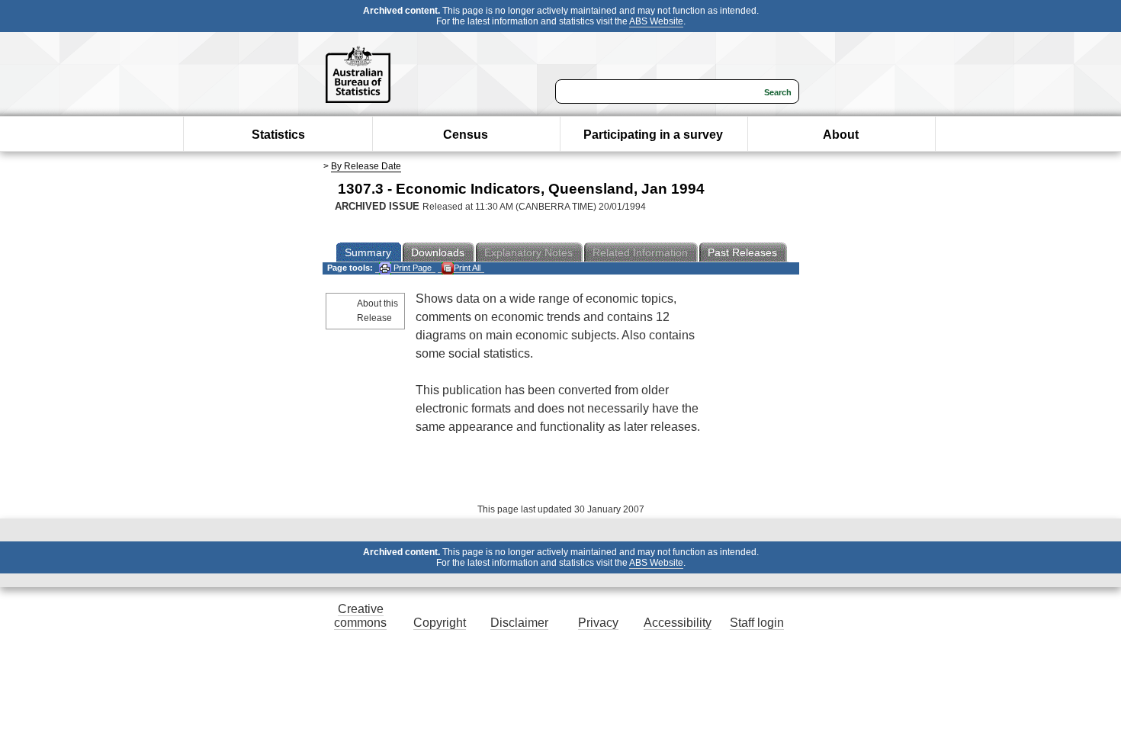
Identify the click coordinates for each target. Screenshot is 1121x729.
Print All (467, 267)
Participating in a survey (653, 134)
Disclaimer (519, 622)
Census (465, 134)
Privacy (598, 622)
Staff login (757, 622)
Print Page (411, 267)
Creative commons (360, 615)
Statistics (278, 134)
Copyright (439, 622)
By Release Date (366, 166)
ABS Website (656, 21)
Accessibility (677, 622)
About (841, 134)
